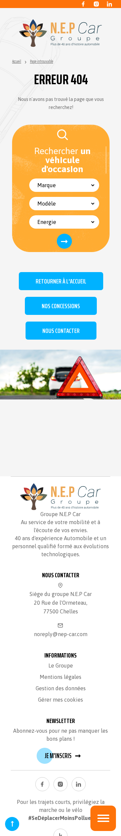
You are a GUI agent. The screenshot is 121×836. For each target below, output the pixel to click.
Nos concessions (61, 306)
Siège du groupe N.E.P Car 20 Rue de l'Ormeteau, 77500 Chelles (61, 602)
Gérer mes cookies (60, 700)
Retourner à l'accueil (61, 281)
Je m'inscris (63, 755)
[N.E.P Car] (60, 33)
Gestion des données (61, 688)
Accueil (16, 61)
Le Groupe (60, 666)
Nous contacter (61, 330)
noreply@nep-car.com (60, 634)
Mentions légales (60, 677)
